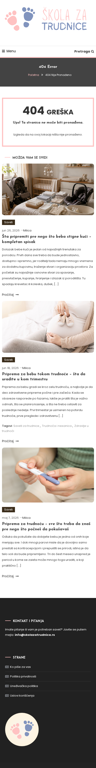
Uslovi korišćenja (22, 695)
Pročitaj (8, 294)
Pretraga (82, 51)
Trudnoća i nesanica (57, 426)
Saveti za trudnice (26, 426)
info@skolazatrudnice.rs (35, 635)
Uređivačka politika (24, 686)
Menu (11, 51)
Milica (27, 230)
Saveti (8, 222)
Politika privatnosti (23, 676)
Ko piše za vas (20, 667)
